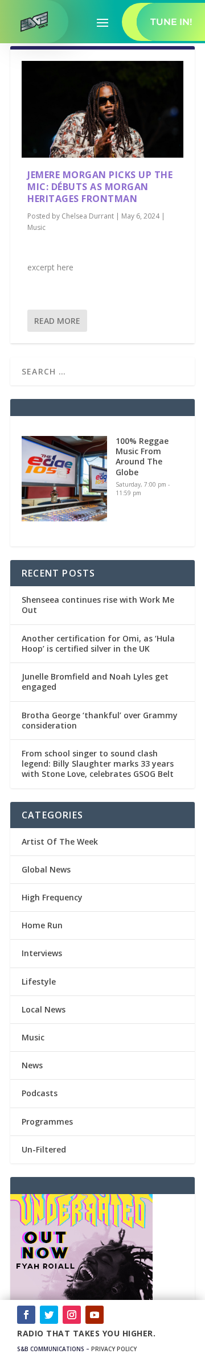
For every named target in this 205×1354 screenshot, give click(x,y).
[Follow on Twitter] (49, 1315)
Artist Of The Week (60, 841)
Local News (43, 1009)
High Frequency (52, 897)
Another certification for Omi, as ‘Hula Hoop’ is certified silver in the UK (98, 643)
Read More (57, 320)
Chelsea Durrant (88, 216)
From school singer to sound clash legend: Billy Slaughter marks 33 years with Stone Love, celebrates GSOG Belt (98, 763)
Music (36, 227)
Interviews (42, 953)
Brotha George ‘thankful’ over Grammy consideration (100, 720)
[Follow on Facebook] (26, 1315)
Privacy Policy (114, 1349)
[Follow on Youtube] (94, 1315)
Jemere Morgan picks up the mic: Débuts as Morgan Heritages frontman (100, 186)
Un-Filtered (44, 1149)
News (32, 1065)
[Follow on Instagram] (72, 1315)
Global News (46, 869)
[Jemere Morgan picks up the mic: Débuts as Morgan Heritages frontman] (102, 109)
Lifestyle (39, 981)
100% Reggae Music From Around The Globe (142, 456)
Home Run (42, 925)
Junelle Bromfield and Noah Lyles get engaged (95, 681)
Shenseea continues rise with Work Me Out (98, 604)
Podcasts (40, 1093)
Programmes (47, 1121)
